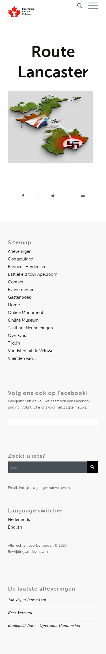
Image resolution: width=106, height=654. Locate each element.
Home (14, 305)
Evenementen (21, 289)
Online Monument (25, 312)
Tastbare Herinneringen (30, 328)
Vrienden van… (22, 358)
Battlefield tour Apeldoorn (32, 274)
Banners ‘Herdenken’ (27, 266)
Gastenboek (19, 297)
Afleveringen (20, 251)
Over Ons (17, 335)
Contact (15, 282)
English (15, 527)
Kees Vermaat (20, 612)
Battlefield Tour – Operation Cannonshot (44, 625)
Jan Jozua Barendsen (27, 599)
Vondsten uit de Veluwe (30, 351)
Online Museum (23, 320)
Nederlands (19, 519)
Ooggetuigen (20, 259)
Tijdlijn (14, 343)
